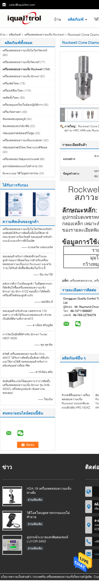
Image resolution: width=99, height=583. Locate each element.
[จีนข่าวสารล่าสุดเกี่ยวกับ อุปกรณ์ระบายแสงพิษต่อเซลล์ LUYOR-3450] (12, 545)
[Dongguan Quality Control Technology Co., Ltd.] (25, 18)
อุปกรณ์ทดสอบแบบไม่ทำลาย (20, 166)
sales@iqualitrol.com (22, 4)
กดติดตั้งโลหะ (11, 97)
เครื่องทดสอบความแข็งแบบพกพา (23, 140)
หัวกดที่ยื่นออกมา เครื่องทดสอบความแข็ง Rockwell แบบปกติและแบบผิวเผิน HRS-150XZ (76, 401)
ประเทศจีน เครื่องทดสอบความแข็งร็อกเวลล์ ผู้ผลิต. (63, 576)
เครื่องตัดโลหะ (11, 83)
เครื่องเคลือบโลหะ (13, 90)
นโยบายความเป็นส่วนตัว (16, 576)
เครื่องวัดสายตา (12, 112)
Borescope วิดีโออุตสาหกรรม (20, 173)
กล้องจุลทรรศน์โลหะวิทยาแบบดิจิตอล (25, 147)
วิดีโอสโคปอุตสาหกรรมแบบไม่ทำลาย (48, 515)
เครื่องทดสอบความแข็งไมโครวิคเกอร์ (25, 50)
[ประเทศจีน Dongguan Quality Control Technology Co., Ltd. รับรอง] (14, 203)
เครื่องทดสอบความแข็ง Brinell (21, 76)
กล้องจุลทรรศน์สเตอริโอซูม (18, 133)
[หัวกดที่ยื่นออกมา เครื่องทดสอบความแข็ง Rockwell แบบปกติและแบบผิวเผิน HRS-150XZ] (77, 377)
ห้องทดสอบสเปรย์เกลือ (16, 126)
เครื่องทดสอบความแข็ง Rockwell (44, 34)
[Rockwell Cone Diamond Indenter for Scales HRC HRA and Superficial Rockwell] (75, 114)
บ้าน (57, 19)
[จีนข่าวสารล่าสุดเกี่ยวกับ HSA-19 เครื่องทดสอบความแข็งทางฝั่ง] (12, 496)
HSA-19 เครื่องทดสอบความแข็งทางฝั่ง (49, 490)
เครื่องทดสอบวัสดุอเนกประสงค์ (21, 159)
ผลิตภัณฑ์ (76, 19)
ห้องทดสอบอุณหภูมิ (14, 119)
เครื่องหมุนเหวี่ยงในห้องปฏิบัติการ (23, 104)
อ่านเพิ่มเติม (35, 499)
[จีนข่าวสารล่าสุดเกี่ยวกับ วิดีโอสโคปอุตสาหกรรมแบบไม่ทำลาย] (12, 520)
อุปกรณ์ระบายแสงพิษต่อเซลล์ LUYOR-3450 (47, 539)
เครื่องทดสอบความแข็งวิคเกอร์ (21, 62)
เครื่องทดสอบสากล (81, 280)
